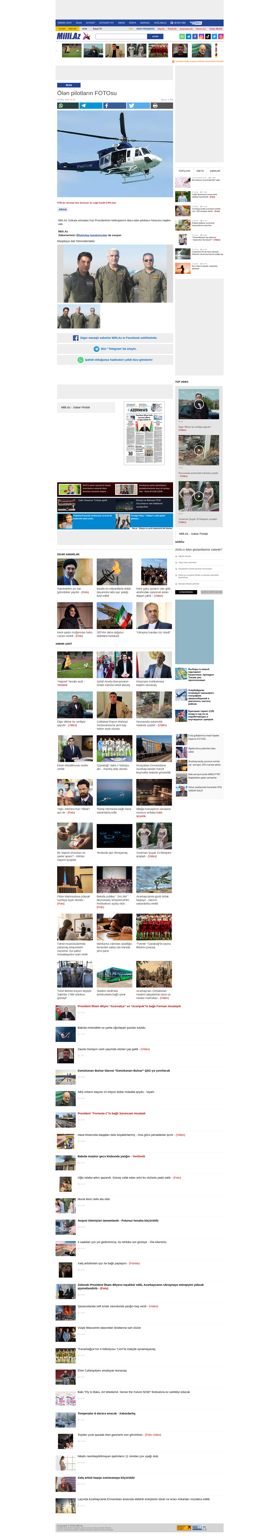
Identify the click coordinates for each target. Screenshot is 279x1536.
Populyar (184, 171)
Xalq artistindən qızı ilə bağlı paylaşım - (109, 1263)
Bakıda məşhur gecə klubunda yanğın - (111, 1156)
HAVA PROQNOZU (145, 29)
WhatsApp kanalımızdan (91, 235)
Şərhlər (215, 171)
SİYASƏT (90, 23)
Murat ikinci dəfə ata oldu (94, 1199)
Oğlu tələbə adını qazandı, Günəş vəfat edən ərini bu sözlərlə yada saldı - (129, 1177)
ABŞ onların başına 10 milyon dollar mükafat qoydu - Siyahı (116, 1092)
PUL (131, 29)
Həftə (200, 171)
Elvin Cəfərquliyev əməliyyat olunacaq (102, 1370)
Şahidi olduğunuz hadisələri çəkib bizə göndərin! (118, 359)
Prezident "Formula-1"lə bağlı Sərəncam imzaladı (111, 1113)
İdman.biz (201, 29)
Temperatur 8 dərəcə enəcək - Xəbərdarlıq (106, 1413)
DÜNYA (132, 23)
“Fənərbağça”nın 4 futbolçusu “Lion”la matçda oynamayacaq (116, 1349)
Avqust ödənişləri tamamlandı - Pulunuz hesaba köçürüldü (118, 1220)
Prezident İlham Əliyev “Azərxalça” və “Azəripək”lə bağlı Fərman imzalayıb (129, 1006)
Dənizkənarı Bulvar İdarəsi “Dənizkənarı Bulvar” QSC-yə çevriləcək (124, 1070)
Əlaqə (62, 29)
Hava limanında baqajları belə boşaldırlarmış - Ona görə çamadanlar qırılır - (131, 1135)
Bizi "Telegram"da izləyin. (118, 348)
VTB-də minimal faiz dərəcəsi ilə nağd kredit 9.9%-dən (86, 202)
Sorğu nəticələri (211, 592)
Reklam (72, 29)
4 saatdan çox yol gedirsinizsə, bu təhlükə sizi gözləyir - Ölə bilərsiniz (122, 1242)
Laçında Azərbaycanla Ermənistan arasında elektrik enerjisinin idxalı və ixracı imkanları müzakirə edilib (144, 1499)
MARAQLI (145, 23)
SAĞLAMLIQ (160, 23)
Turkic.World (215, 29)
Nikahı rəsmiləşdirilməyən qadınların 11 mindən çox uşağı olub (118, 1456)
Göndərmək (186, 592)
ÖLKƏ (79, 23)
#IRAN (63, 209)
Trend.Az (172, 29)
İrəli (222, 50)
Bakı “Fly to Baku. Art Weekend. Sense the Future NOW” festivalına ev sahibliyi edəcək (134, 1392)
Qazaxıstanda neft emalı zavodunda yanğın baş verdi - (118, 1306)
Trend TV (97, 29)
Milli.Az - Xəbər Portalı (75, 407)
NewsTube (180, 23)
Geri (57, 50)
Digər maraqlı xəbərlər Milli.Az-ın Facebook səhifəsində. (118, 337)
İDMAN (121, 23)
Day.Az (161, 29)
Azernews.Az (186, 29)
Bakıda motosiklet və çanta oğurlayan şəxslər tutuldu (111, 1027)
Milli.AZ (68, 36)
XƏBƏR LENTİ (64, 23)
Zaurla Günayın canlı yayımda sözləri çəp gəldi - (114, 1049)
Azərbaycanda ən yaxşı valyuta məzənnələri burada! (199, 61)
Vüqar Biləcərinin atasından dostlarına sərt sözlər (109, 1327)
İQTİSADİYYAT (106, 23)
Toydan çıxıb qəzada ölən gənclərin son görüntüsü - (119, 1434)
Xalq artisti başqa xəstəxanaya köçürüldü (106, 1477)
